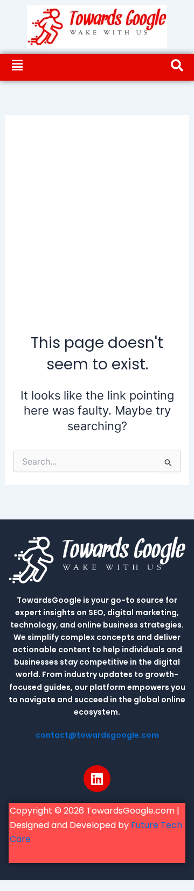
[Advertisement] (97, 230)
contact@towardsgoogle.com (97, 735)
